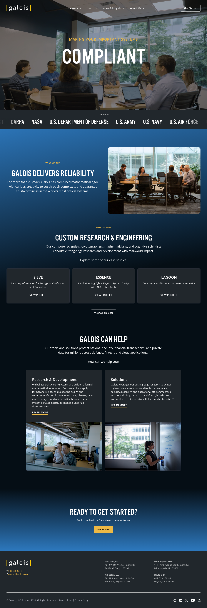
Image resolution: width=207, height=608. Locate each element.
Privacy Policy (81, 600)
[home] (19, 8)
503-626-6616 (15, 570)
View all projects (103, 313)
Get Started (190, 8)
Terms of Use (65, 600)
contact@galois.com (18, 574)
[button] (74, 8)
